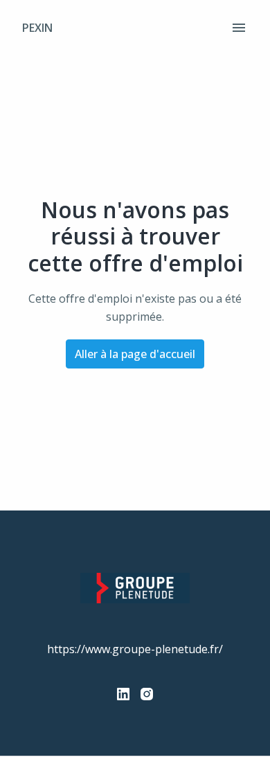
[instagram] (147, 694)
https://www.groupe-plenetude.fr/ (135, 649)
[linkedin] (123, 694)
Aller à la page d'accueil (135, 354)
